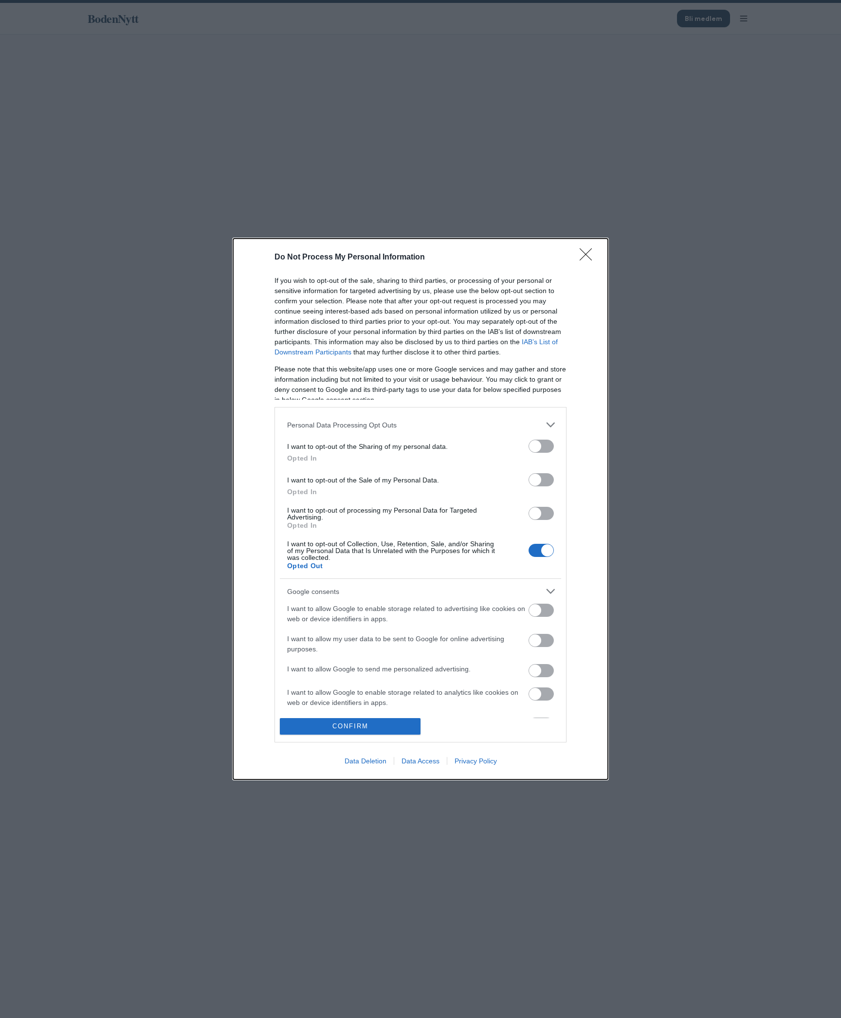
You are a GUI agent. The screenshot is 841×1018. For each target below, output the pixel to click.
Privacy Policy (476, 761)
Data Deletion (365, 761)
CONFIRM (350, 726)
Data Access (420, 761)
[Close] (589, 257)
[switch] (541, 446)
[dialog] (420, 509)
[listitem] (420, 425)
